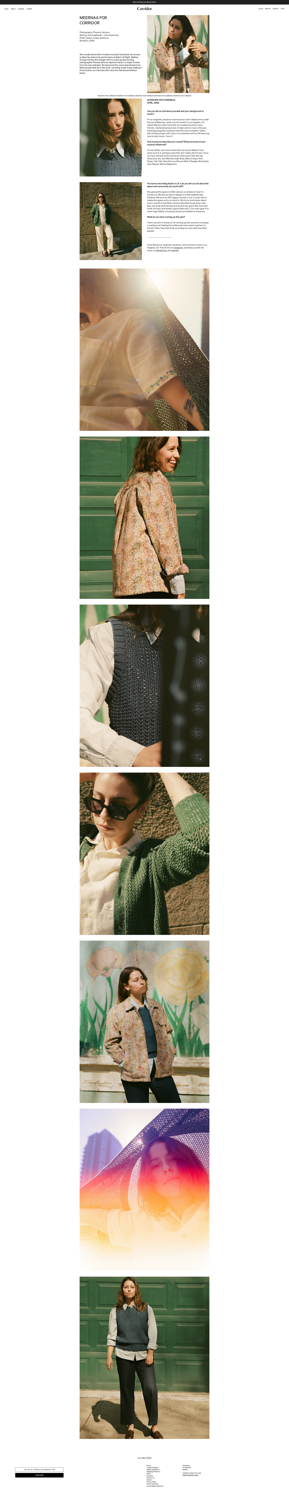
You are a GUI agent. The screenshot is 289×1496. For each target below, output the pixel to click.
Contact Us (150, 1478)
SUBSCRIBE (39, 1475)
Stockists (150, 1476)
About (149, 1473)
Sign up (268, 9)
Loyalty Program (152, 1467)
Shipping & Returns (153, 1471)
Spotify (175, 250)
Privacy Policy (151, 1482)
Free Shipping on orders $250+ (144, 2)
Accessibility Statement (155, 1486)
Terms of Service (153, 1484)
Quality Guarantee (153, 1469)
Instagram (178, 247)
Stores (149, 1465)
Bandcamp (161, 250)
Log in (260, 9)
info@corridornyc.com (190, 1475)
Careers (149, 1480)
